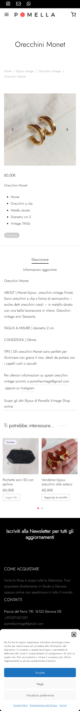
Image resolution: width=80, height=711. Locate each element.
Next (67, 129)
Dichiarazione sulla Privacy (43, 705)
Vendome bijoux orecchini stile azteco (57, 481)
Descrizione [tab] (40, 259)
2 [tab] (42, 508)
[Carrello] (73, 14)
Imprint (63, 705)
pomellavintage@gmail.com (49, 381)
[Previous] (8, 463)
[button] (74, 634)
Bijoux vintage (25, 71)
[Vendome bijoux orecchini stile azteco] (60, 456)
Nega (40, 684)
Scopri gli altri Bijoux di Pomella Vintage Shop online (37, 403)
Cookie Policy (20, 705)
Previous (13, 129)
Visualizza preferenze (40, 695)
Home (8, 71)
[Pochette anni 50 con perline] (21, 456)
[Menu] (6, 14)
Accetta (40, 672)
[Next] (72, 463)
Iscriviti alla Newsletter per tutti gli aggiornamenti (40, 534)
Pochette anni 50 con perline (18, 481)
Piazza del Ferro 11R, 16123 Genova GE (33, 611)
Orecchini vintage (49, 71)
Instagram (27, 388)
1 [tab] (38, 508)
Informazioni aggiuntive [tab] (40, 269)
